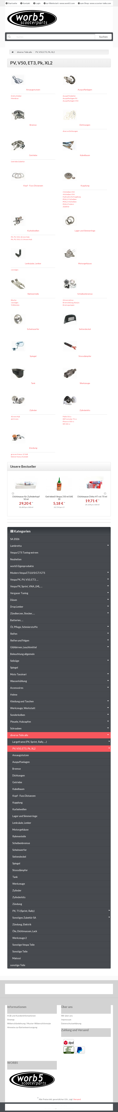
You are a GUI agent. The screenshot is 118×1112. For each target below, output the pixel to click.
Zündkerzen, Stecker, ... (22, 613)
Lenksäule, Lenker (33, 263)
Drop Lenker (16, 606)
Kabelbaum (85, 155)
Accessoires (16, 687)
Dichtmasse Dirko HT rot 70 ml (92, 496)
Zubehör (66, 207)
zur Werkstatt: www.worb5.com (60, 3)
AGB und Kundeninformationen (21, 1015)
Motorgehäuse (85, 263)
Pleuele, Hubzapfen (20, 721)
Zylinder (33, 410)
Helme (13, 694)
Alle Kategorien (21, 43)
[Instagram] (68, 989)
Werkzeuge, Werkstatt (22, 708)
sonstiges (14, 270)
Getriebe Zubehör (18, 161)
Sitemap (11, 1019)
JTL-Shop (63, 1106)
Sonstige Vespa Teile (23, 944)
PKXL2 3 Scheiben (70, 199)
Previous (12, 493)
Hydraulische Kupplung (72, 197)
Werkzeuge (85, 383)
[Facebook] (50, 989)
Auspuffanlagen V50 (70, 101)
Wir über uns (67, 1015)
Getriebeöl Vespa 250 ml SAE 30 (59, 497)
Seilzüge (14, 660)
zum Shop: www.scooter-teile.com (95, 3)
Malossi (16, 958)
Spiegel (33, 356)
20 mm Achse (68, 300)
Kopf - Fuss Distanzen (33, 185)
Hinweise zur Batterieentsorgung (22, 1027)
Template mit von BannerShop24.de (59, 1109)
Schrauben (15, 728)
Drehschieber (16, 96)
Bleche (13, 300)
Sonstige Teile (19, 951)
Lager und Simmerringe (85, 230)
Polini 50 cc (67, 416)
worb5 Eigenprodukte (22, 566)
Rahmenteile (33, 294)
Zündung (33, 448)
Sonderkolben (17, 714)
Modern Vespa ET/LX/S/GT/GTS (27, 572)
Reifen (13, 633)
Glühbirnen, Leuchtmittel (23, 647)
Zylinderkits (85, 410)
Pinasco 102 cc (68, 421)
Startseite (12, 3)
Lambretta (16, 545)
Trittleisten (15, 305)
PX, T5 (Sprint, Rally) (23, 910)
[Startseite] (13, 52)
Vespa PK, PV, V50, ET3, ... (24, 579)
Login (38, 3)
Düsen (13, 599)
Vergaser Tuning (19, 593)
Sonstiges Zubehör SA (24, 917)
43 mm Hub (15, 416)
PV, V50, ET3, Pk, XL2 (24, 748)
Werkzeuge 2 (19, 937)
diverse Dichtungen (70, 131)
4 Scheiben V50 (69, 194)
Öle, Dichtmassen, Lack (24, 931)
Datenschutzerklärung (71, 1023)
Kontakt (26, 3)
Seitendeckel (85, 329)
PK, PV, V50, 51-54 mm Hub (21, 239)
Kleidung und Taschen (22, 701)
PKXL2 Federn (68, 204)
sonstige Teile (17, 965)
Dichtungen (85, 125)
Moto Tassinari (18, 674)
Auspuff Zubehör (69, 96)
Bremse (33, 125)
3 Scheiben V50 (69, 192)
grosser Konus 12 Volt (19, 454)
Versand (77, 1099)
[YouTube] (59, 989)
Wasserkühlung (18, 681)
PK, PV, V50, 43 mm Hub (20, 237)
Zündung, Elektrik (21, 924)
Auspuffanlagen (85, 89)
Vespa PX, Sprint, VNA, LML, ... (26, 586)
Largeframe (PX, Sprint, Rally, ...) (29, 741)
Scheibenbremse (85, 294)
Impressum (66, 1019)
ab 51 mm (14, 419)
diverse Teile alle (19, 735)
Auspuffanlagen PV (70, 98)
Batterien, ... (16, 620)
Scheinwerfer (33, 329)
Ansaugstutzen (33, 89)
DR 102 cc (66, 424)
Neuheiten (15, 559)
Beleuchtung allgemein (22, 654)
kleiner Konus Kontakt (19, 457)
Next (105, 493)
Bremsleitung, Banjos (71, 302)
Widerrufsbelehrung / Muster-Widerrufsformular (29, 1023)
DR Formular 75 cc (70, 419)
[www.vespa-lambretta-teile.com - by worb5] (32, 18)
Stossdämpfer (85, 356)
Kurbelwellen (33, 230)
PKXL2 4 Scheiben (70, 202)
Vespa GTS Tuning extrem (24, 552)
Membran (15, 98)
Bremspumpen (68, 305)
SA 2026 (14, 539)
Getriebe (33, 155)
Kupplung (85, 185)
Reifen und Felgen (19, 640)
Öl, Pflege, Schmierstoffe (24, 626)
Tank (33, 383)
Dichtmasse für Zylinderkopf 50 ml (26, 497)
